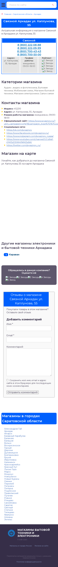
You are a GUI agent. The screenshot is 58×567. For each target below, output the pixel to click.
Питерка (8, 488)
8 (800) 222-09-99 (29, 48)
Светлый (8, 507)
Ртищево (8, 500)
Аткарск (8, 433)
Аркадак (8, 431)
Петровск (9, 486)
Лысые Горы (10, 469)
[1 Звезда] (47, 60)
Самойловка (10, 503)
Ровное (8, 498)
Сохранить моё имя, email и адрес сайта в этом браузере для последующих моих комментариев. (28, 383)
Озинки (8, 481)
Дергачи (8, 450)
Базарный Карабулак (15, 436)
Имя (9, 324)
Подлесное (10, 491)
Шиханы (8, 517)
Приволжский (11, 493)
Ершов (7, 457)
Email (10, 335)
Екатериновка (11, 455)
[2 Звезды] (47, 63)
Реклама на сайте (41, 546)
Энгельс (8, 519)
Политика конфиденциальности (29, 562)
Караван (14, 254)
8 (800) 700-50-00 (29, 54)
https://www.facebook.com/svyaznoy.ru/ (27, 133)
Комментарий (14, 347)
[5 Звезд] (47, 71)
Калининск (9, 462)
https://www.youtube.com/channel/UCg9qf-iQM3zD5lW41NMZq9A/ (29, 141)
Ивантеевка (10, 460)
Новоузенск (10, 476)
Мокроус (8, 474)
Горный (8, 448)
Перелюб (9, 483)
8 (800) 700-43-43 (29, 51)
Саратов (8, 505)
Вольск (7, 443)
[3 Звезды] (47, 66)
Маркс (7, 472)
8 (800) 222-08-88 (29, 44)
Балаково (9, 438)
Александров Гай (13, 429)
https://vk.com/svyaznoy (19, 130)
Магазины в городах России (21, 546)
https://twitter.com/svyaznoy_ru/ (23, 145)
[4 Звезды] (47, 68)
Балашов (8, 440)
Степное (8, 510)
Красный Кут (10, 467)
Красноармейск (12, 464)
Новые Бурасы (11, 479)
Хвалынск (9, 514)
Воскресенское (12, 445)
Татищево (9, 512)
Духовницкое (11, 452)
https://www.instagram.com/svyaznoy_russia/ (29, 136)
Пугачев (8, 495)
